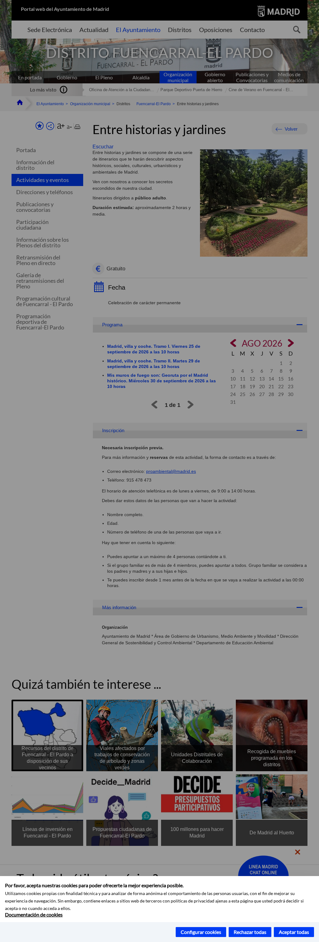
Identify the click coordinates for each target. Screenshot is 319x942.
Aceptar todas (294, 932)
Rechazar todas (250, 932)
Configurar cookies (201, 932)
